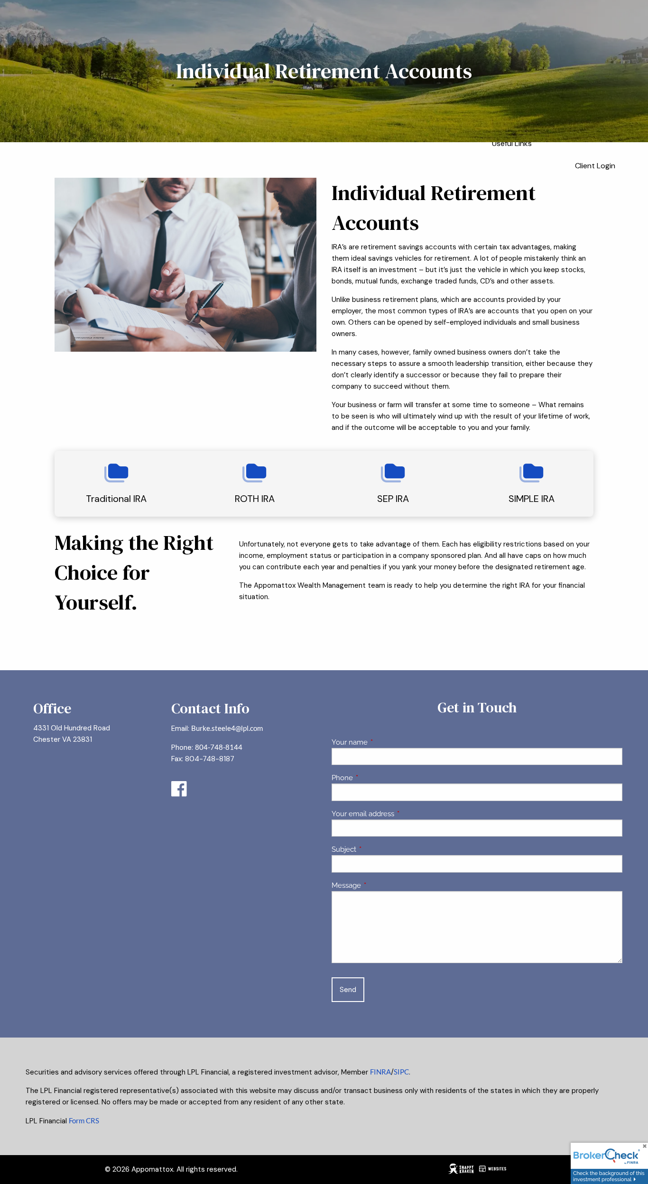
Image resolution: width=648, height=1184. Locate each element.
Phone (377, 778)
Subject (378, 849)
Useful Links (512, 143)
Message (381, 885)
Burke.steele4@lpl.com (227, 728)
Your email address (397, 814)
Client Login (595, 166)
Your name (384, 742)
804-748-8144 (218, 747)
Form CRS (84, 1120)
